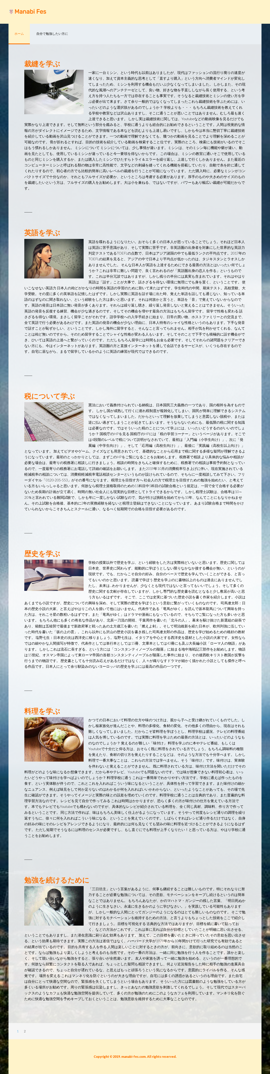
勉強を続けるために (57, 879)
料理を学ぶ (42, 710)
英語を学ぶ (42, 232)
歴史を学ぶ (42, 553)
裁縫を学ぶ (42, 63)
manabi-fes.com (40, 12)
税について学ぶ (49, 395)
